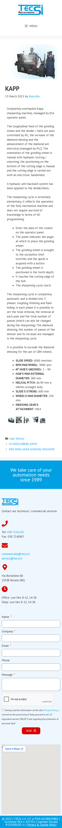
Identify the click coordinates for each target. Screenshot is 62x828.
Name (6, 617)
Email (5, 646)
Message (7, 675)
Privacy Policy (50, 710)
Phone (6, 660)
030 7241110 (15, 532)
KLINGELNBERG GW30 (23, 444)
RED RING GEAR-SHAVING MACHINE (32, 449)
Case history (16, 438)
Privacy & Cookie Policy (41, 825)
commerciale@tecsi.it (16, 554)
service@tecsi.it (12, 558)
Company (8, 631)
